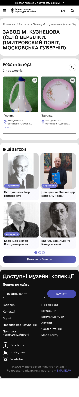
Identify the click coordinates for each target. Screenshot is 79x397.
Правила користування (20, 324)
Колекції (9, 311)
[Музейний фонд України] (23, 10)
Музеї (7, 318)
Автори (46, 322)
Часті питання (51, 328)
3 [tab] (43, 252)
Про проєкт (49, 304)
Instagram (17, 352)
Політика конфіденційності (16, 333)
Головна (9, 304)
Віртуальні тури (52, 316)
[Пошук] (72, 67)
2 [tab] (39, 252)
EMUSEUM (64, 370)
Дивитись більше (39, 259)
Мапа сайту (49, 335)
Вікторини (48, 310)
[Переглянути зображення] (34, 80)
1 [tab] (35, 252)
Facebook (17, 345)
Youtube (16, 359)
